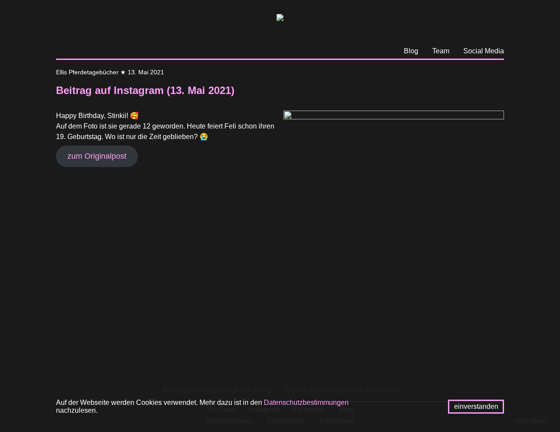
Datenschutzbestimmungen (306, 402)
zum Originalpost (96, 156)
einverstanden (476, 406)
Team (440, 51)
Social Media (483, 51)
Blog (411, 51)
